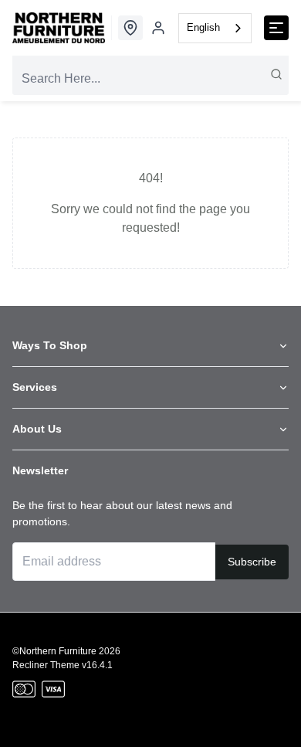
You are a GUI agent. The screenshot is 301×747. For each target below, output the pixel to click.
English (203, 27)
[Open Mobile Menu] (276, 27)
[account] (158, 28)
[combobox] (215, 28)
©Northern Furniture (54, 651)
